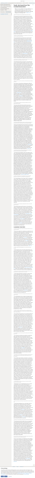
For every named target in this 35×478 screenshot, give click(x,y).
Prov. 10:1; (26, 267)
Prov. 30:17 (26, 290)
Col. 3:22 (20, 222)
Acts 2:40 (15, 461)
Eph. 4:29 (23, 409)
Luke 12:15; (23, 174)
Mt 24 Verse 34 (25, 53)
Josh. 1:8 (30, 245)
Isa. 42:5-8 (23, 347)
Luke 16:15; (28, 213)
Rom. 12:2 (20, 95)
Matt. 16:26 (27, 174)
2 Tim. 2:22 (29, 148)
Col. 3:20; (29, 267)
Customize (10, 476)
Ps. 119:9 (26, 240)
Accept (2, 476)
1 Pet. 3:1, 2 (20, 327)
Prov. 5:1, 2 (29, 12)
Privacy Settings (26, 474)
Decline (6, 476)
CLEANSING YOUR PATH (4, 14)
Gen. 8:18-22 (28, 458)
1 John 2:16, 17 (19, 92)
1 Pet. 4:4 (25, 237)
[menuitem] (1, 1)
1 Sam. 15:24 (22, 218)
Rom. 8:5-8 (30, 144)
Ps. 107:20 (23, 416)
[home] (1, 1)
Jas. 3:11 (21, 414)
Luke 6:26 (16, 214)
